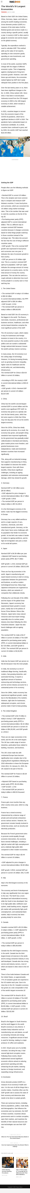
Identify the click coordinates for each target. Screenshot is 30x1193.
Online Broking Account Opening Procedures (6, 1171)
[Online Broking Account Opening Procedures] (8, 1162)
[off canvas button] (1, 1)
